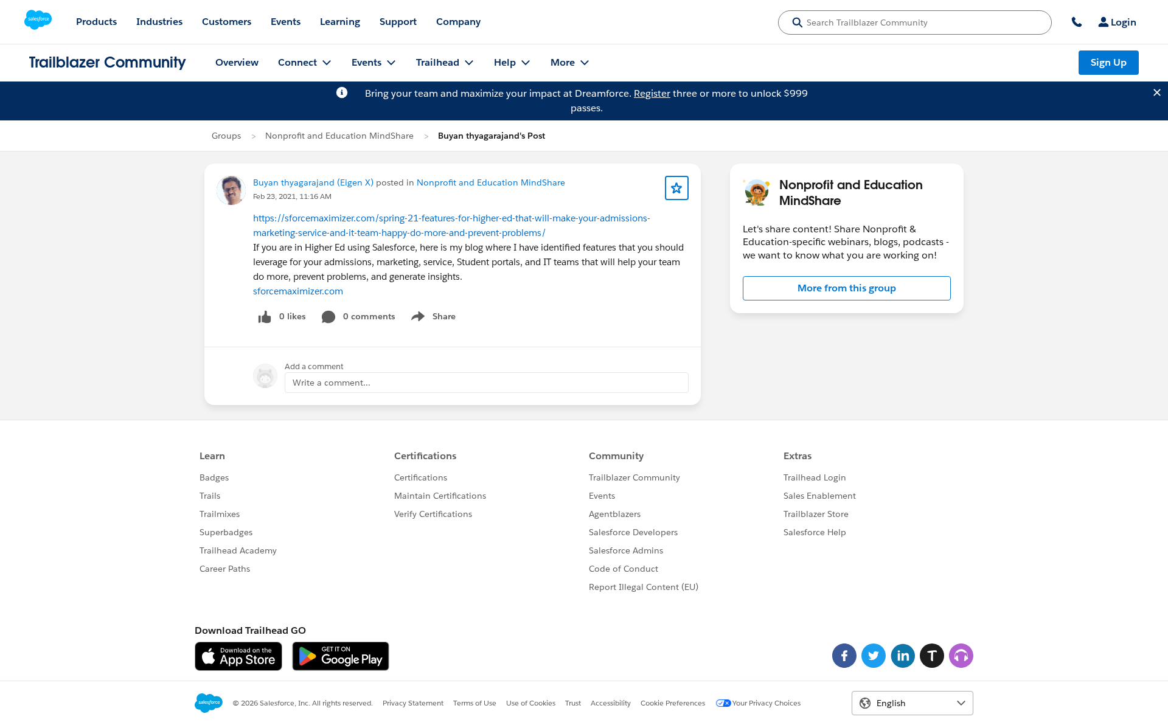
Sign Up (1109, 62)
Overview (237, 62)
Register (652, 93)
